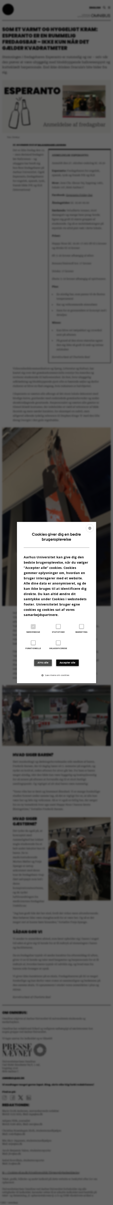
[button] (56, 675)
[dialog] (56, 602)
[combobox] (89, 528)
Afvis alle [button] (43, 662)
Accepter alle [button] (67, 662)
